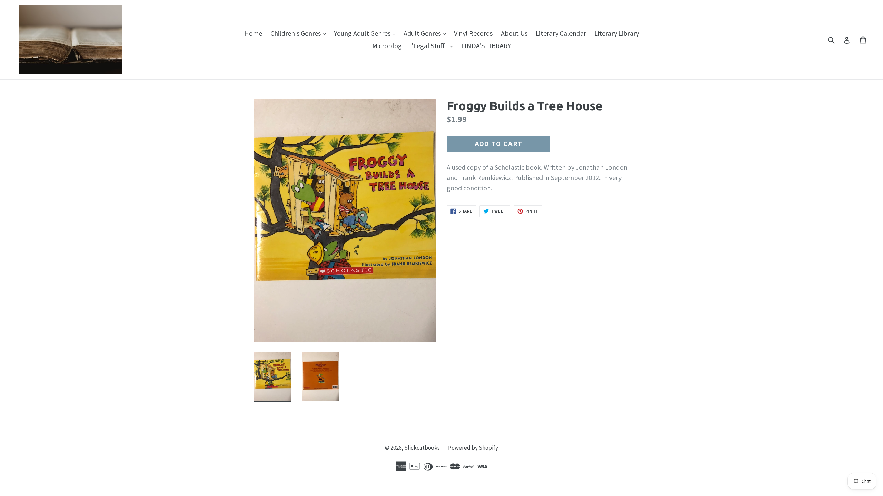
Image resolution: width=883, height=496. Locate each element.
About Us (514, 33)
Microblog (387, 45)
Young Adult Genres (366, 33)
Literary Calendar (561, 33)
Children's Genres (299, 33)
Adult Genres (426, 33)
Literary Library (616, 33)
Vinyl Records (473, 33)
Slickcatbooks (422, 448)
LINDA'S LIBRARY (486, 45)
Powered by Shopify (473, 448)
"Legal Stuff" (433, 45)
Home (253, 33)
